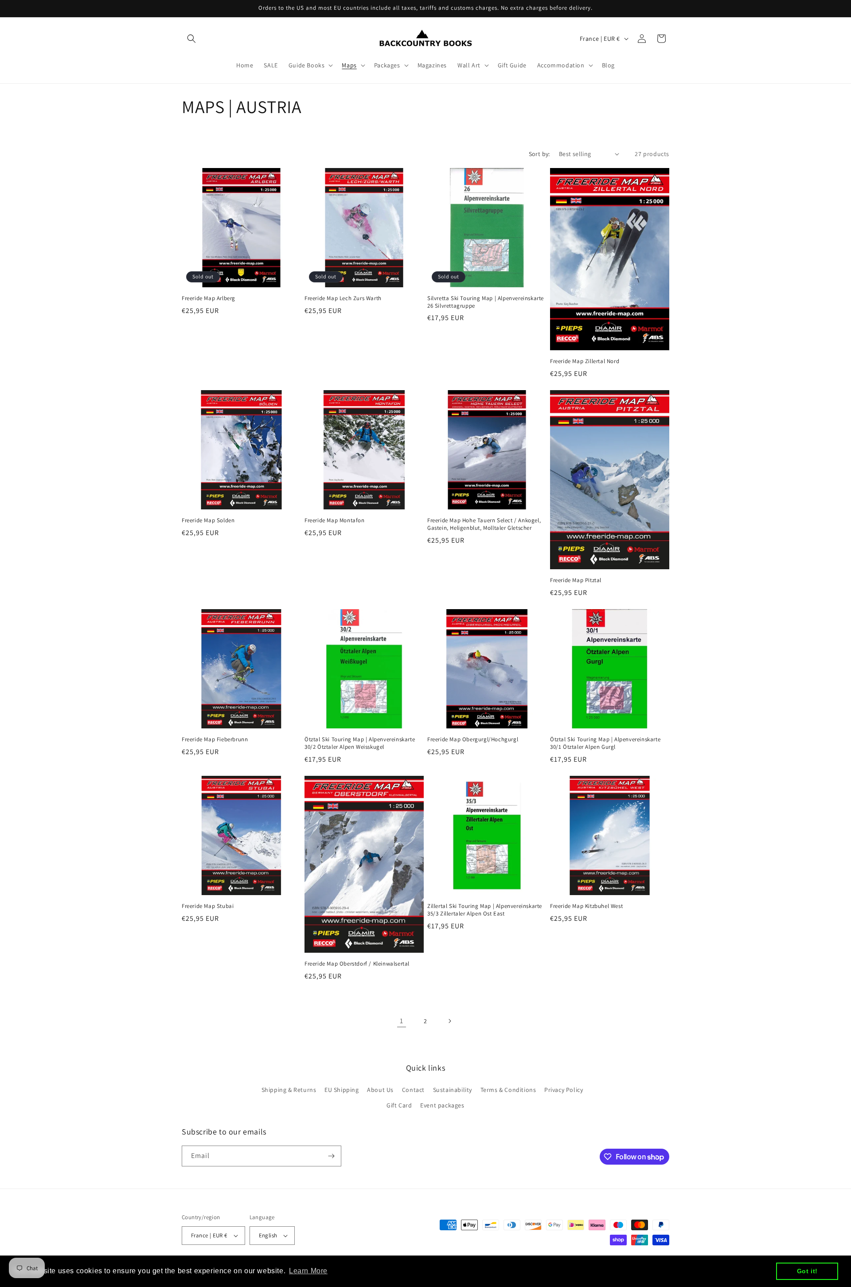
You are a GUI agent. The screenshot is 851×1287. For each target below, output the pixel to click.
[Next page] (449, 1021)
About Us (380, 1090)
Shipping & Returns (289, 1090)
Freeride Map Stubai (208, 906)
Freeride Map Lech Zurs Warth (343, 298)
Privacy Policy (563, 1090)
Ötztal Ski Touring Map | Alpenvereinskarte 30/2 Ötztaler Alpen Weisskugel (359, 743)
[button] (191, 38)
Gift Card (399, 1105)
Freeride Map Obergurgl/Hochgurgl (472, 739)
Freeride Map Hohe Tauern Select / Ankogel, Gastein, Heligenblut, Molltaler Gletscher (484, 524)
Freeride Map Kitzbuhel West (586, 906)
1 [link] (401, 1020)
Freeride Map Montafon (334, 520)
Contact (413, 1090)
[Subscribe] (331, 1156)
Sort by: (539, 154)
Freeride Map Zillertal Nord (584, 361)
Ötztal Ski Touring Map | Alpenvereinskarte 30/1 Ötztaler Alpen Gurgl (605, 743)
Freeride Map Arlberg (208, 298)
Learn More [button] (308, 1271)
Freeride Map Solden (208, 520)
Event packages (442, 1105)
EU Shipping (341, 1090)
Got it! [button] (807, 1271)
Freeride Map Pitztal (575, 580)
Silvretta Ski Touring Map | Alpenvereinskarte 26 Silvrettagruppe (485, 302)
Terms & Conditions (508, 1090)
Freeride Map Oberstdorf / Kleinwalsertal (357, 963)
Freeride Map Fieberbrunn (215, 739)
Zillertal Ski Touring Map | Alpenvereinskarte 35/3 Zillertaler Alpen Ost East (484, 910)
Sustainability (452, 1090)
